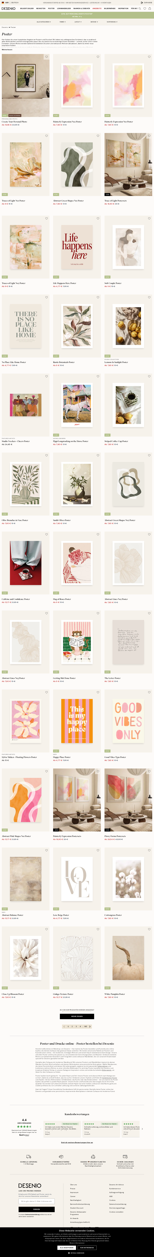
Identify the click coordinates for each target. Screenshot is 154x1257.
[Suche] (139, 8)
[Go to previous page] (64, 1027)
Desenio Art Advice (116, 1185)
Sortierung (111, 22)
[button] (77, 1253)
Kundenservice (115, 1189)
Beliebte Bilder (27, 8)
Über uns (73, 1185)
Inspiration (123, 8)
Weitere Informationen (77, 1243)
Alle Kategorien (43, 22)
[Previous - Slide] (41, 1129)
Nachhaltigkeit (75, 1200)
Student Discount (76, 1208)
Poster (51, 8)
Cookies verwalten (116, 1212)
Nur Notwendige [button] (87, 1248)
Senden (36, 1209)
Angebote (97, 8)
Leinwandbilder (64, 8)
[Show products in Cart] (149, 8)
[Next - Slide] (142, 1129)
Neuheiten (40, 8)
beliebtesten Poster (109, 1078)
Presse (72, 1189)
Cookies (112, 1200)
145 (85, 1026)
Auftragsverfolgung (116, 1192)
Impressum (74, 1192)
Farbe (62, 22)
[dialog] (77, 1242)
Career (73, 1196)
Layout (77, 22)
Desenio (5, 27)
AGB (111, 1196)
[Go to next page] (90, 1027)
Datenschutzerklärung (32, 1214)
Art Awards (74, 1218)
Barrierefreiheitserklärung (80, 1204)
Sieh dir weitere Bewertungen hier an (77, 1142)
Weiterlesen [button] (7, 50)
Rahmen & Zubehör (82, 8)
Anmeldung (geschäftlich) (80, 1222)
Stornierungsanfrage (117, 1208)
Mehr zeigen (77, 1016)
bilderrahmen (103, 1066)
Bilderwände (109, 8)
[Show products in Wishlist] (144, 8)
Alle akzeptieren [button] (66, 1248)
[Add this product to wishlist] (46, 57)
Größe (93, 22)
